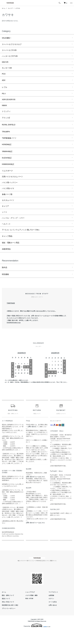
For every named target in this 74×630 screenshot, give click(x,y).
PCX (3, 73)
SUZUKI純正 (7, 157)
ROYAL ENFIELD (8, 124)
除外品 (4, 267)
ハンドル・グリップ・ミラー (13, 218)
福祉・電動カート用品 (10, 242)
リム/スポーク (7, 170)
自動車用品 (6, 249)
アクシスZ (6, 117)
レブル (4, 87)
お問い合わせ (53, 605)
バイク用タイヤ (8, 188)
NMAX (4, 105)
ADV (3, 80)
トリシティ (6, 111)
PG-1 (4, 93)
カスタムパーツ (8, 200)
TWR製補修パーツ (9, 138)
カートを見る (53, 602)
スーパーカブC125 (9, 50)
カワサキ (17, 8)
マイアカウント (53, 592)
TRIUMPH (6, 131)
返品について (6, 598)
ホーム (3, 8)
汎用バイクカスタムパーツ (12, 176)
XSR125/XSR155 (8, 99)
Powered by (27, 626)
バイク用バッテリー (10, 182)
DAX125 (5, 62)
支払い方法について (8, 602)
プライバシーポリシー (8, 608)
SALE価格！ (7, 38)
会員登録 (51, 595)
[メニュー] (71, 3)
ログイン (51, 598)
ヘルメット (6, 223)
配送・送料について (8, 595)
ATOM (31, 598)
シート (4, 212)
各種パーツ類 (7, 194)
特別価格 (5, 274)
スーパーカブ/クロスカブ (11, 44)
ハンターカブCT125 (10, 56)
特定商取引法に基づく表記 (10, 605)
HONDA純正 (7, 144)
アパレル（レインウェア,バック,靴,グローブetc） (21, 229)
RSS (26, 598)
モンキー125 (7, 68)
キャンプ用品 (7, 236)
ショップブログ (30, 592)
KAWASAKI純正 (8, 164)
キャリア (10, 8)
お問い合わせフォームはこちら (35, 476)
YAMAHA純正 (7, 151)
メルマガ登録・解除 (31, 595)
